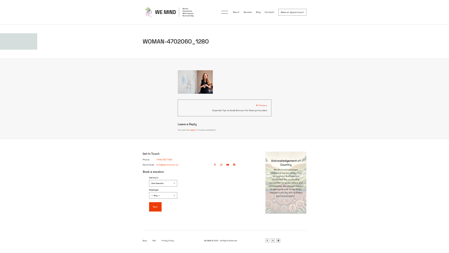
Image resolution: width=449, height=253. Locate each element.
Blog (258, 12)
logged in (193, 130)
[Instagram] (273, 240)
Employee (153, 189)
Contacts (269, 12)
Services (248, 12)
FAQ (154, 240)
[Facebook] (267, 240)
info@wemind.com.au (167, 164)
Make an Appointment (292, 12)
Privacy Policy (168, 240)
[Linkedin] (278, 240)
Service (153, 177)
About (236, 12)
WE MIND (165, 12)
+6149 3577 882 (164, 159)
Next (155, 206)
